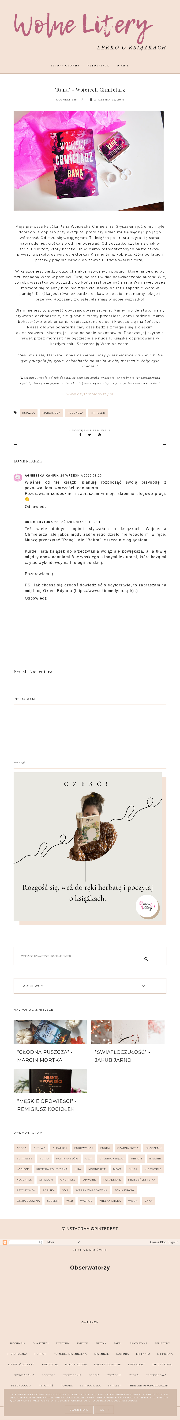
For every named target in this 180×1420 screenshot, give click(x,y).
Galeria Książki (112, 1158)
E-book (82, 1343)
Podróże (49, 1375)
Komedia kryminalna (70, 1353)
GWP (89, 1158)
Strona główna (65, 65)
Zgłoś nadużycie (90, 1250)
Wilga (133, 1200)
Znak (149, 1200)
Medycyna (50, 1364)
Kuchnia (122, 1353)
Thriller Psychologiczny (149, 1385)
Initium (136, 1158)
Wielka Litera (110, 1200)
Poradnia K (112, 1179)
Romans (67, 1385)
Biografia (17, 1343)
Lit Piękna (165, 1353)
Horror (40, 1353)
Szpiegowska (90, 1385)
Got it (104, 1409)
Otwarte (89, 1179)
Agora (21, 1148)
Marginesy (51, 412)
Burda (105, 1148)
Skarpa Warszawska (91, 1190)
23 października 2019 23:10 (78, 522)
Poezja (94, 1375)
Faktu (118, 1343)
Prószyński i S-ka (141, 1179)
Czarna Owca (128, 1148)
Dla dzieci (41, 1343)
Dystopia (63, 1343)
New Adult (136, 1364)
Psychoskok (26, 1190)
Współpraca (98, 65)
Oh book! (46, 1179)
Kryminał (101, 1353)
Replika (49, 1190)
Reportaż (46, 1385)
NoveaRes (24, 1179)
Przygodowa (156, 1375)
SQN (65, 1190)
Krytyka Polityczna (52, 1169)
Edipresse (24, 1158)
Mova (117, 1169)
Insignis (155, 1158)
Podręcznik (72, 1375)
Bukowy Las (83, 1148)
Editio (44, 1158)
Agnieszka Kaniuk (42, 475)
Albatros (60, 1148)
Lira (78, 1169)
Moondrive (97, 1169)
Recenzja (75, 412)
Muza (133, 1169)
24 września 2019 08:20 (81, 475)
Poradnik (114, 1375)
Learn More (79, 1409)
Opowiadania (24, 1375)
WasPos (86, 1200)
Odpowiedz (36, 507)
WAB (69, 1200)
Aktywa (39, 1148)
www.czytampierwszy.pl (90, 394)
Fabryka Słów (67, 1158)
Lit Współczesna (21, 1364)
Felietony (162, 1343)
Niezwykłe (153, 1169)
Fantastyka (138, 1343)
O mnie (123, 65)
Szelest (53, 1200)
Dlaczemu (154, 1148)
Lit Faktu (143, 1353)
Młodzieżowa (76, 1364)
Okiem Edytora (39, 522)
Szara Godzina (28, 1200)
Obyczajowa (162, 1364)
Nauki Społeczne (107, 1364)
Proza (134, 1375)
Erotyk (100, 1343)
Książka (28, 412)
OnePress (67, 1179)
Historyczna (17, 1353)
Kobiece (23, 1169)
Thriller (98, 412)
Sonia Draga (124, 1190)
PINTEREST (106, 1229)
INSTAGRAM (77, 1229)
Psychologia (21, 1385)
